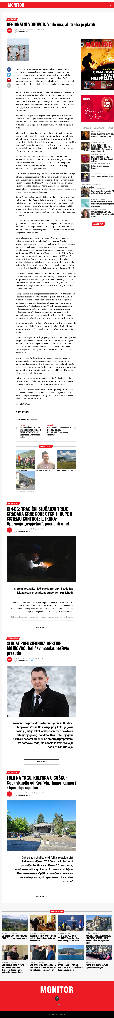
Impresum (57, 1005)
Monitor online (24, 32)
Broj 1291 (34, 420)
